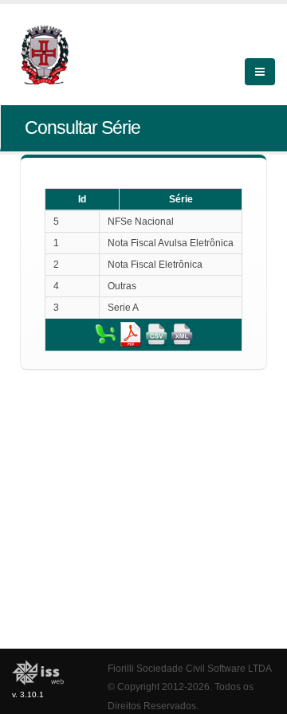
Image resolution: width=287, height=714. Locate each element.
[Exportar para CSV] (156, 333)
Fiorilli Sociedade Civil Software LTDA (190, 668)
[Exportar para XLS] (105, 333)
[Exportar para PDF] (131, 333)
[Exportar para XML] (182, 333)
